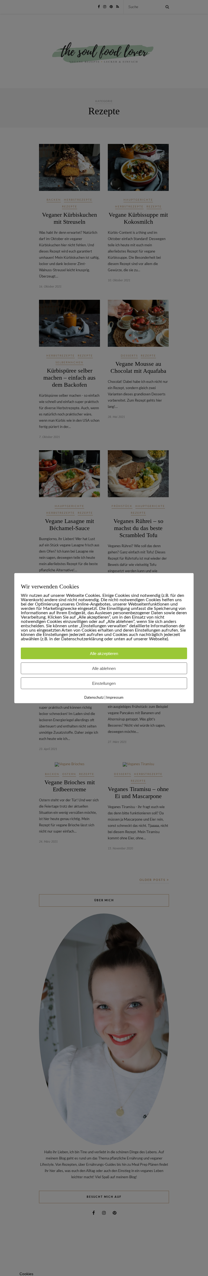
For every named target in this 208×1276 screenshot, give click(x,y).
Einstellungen (104, 683)
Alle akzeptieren (104, 653)
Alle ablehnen (104, 668)
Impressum (114, 697)
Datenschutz (94, 697)
